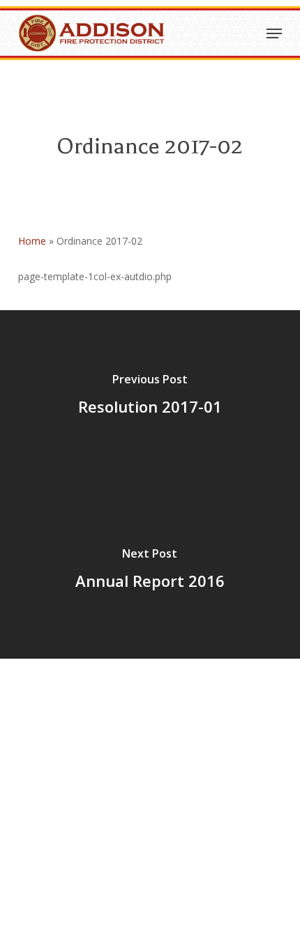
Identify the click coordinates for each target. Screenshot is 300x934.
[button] (274, 33)
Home (32, 240)
